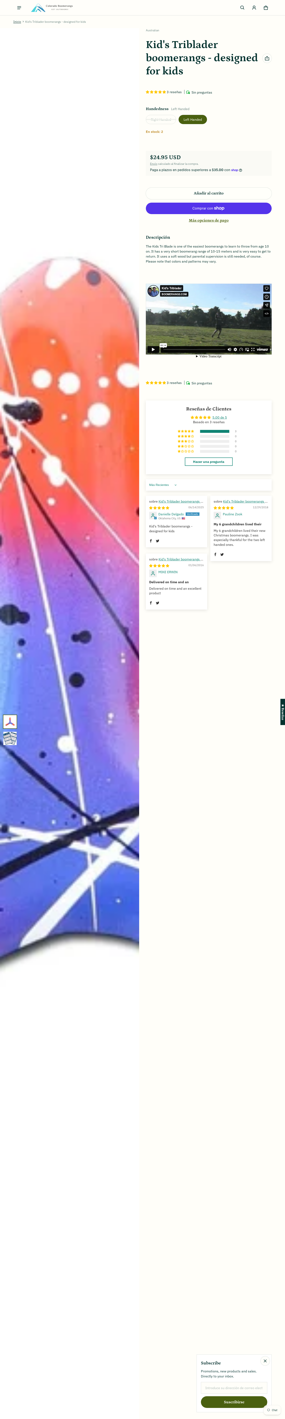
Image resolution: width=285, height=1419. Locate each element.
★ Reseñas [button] (283, 712)
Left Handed (193, 119)
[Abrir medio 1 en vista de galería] (10, 721)
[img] (159, 508)
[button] (242, 8)
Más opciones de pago (209, 220)
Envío (153, 164)
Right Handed (161, 119)
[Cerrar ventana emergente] (265, 1361)
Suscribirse (234, 1402)
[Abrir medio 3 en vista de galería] (10, 738)
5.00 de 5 (219, 417)
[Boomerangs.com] (52, 7)
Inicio (17, 22)
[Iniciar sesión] (254, 8)
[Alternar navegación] (19, 8)
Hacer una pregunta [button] (208, 462)
